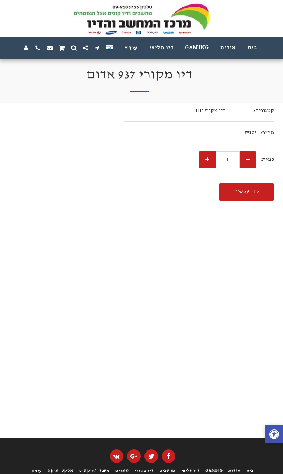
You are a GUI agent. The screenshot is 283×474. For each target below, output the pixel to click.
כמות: (267, 159)
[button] (97, 48)
